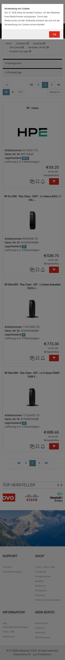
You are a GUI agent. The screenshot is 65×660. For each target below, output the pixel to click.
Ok (54, 34)
